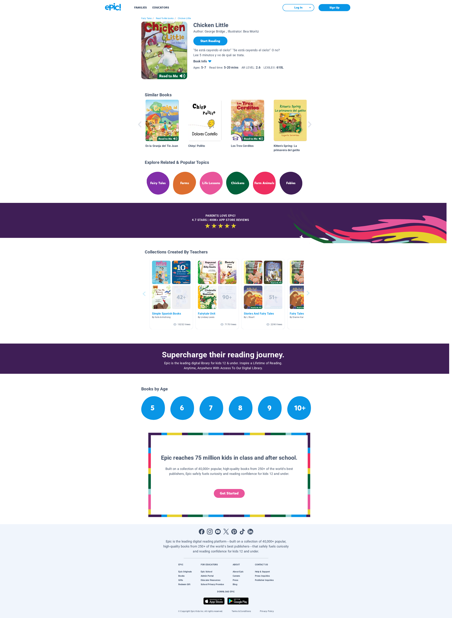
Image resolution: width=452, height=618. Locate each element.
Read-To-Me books (165, 18)
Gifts (180, 580)
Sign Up (334, 7)
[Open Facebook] (201, 531)
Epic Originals (185, 571)
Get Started (229, 493)
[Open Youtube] (218, 531)
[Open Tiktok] (242, 531)
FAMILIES (140, 7)
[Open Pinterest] (234, 531)
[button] (171, 293)
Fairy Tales (146, 18)
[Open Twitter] (226, 531)
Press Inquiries (262, 576)
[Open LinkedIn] (250, 531)
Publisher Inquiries (264, 580)
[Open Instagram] (210, 531)
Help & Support (262, 571)
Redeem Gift (184, 584)
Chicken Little (184, 18)
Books (181, 576)
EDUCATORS (160, 7)
